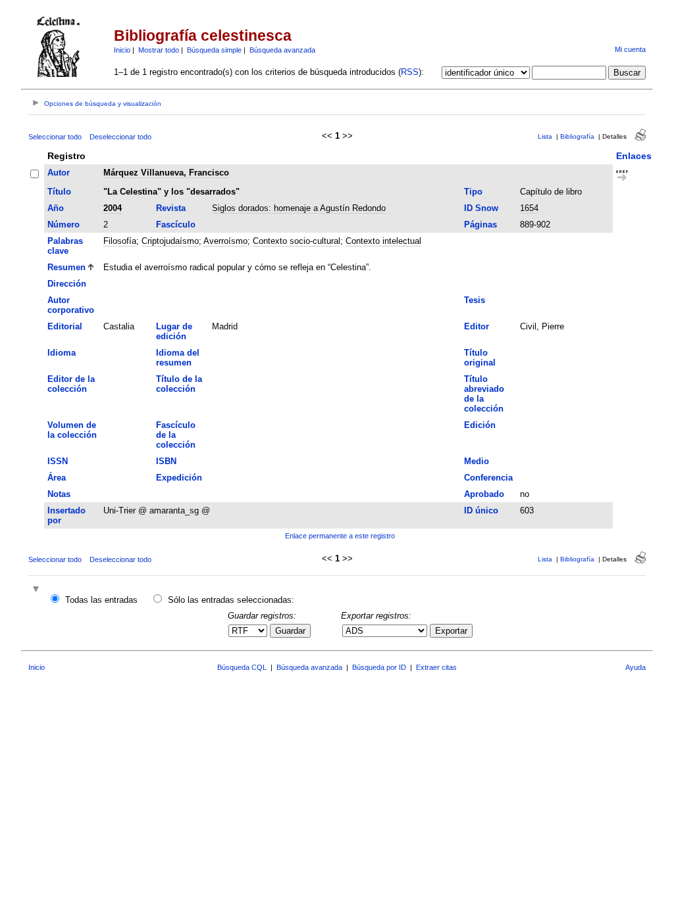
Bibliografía (577, 136)
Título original (480, 357)
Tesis (474, 300)
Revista (171, 208)
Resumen (66, 267)
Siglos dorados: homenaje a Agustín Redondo (299, 208)
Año (55, 208)
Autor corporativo (70, 305)
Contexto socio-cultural (296, 241)
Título (59, 192)
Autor (58, 172)
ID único (481, 510)
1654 (529, 208)
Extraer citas (436, 667)
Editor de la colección (71, 384)
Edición (480, 425)
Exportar (451, 631)
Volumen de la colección (72, 430)
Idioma (61, 353)
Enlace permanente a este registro (340, 536)
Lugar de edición (174, 331)
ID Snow (481, 208)
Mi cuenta (630, 49)
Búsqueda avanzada (282, 50)
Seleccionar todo (55, 137)
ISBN (166, 461)
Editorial (64, 326)
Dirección (66, 284)
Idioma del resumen (177, 357)
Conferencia (488, 478)
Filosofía (119, 241)
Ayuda (635, 667)
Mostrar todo (158, 50)
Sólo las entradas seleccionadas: (231, 600)
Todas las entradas (101, 600)
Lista (545, 136)
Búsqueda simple (214, 50)
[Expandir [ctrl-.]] (37, 590)
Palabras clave (65, 246)
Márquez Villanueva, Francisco (166, 172)
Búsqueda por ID (379, 667)
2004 (112, 208)
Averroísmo (225, 241)
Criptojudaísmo (170, 241)
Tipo (473, 192)
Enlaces (634, 156)
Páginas (480, 224)
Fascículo (175, 224)
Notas (58, 494)
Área (56, 478)
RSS (410, 72)
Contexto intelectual (383, 241)
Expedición (179, 478)
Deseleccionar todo (120, 137)
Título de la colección (179, 384)
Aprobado (484, 494)
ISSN (57, 461)
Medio (476, 461)
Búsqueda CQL (242, 667)
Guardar (290, 631)
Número (63, 224)
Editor (476, 326)
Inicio (122, 50)
